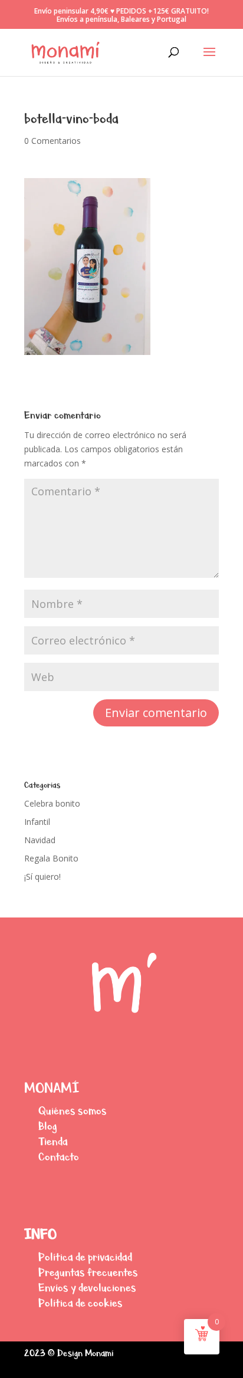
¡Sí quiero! (42, 876)
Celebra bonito (52, 803)
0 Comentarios (52, 140)
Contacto (58, 1156)
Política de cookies (80, 1302)
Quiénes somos (72, 1110)
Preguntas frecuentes (88, 1272)
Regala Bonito (51, 858)
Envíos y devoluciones (87, 1287)
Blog (47, 1126)
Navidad (39, 840)
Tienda (53, 1141)
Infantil (37, 821)
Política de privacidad (85, 1256)
